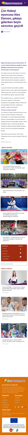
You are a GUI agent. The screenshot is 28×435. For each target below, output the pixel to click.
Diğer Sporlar (3, 8)
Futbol (4, 248)
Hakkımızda (17, 397)
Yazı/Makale (6, 258)
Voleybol (5, 253)
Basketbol (5, 251)
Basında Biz (17, 400)
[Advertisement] (14, 48)
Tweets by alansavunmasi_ (7, 263)
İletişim (17, 402)
